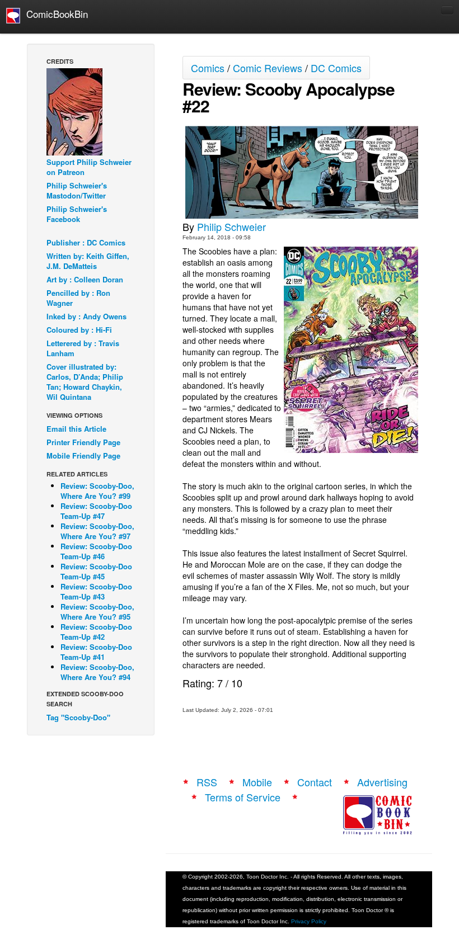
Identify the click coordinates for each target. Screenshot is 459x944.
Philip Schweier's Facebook (76, 214)
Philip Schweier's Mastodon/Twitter (76, 190)
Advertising (382, 782)
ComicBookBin (54, 14)
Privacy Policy (308, 921)
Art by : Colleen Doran (84, 279)
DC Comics (336, 67)
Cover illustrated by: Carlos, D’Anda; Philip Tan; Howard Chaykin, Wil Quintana (84, 381)
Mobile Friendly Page (83, 455)
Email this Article (76, 428)
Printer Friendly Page (83, 442)
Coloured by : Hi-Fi (79, 329)
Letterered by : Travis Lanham (82, 348)
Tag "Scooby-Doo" (78, 717)
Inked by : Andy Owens (86, 316)
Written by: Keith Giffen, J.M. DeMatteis (87, 261)
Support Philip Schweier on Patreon (89, 167)
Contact (314, 782)
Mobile (257, 782)
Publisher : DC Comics (85, 242)
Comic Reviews (267, 67)
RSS (206, 782)
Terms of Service (242, 797)
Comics (207, 67)
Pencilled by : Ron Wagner (78, 297)
